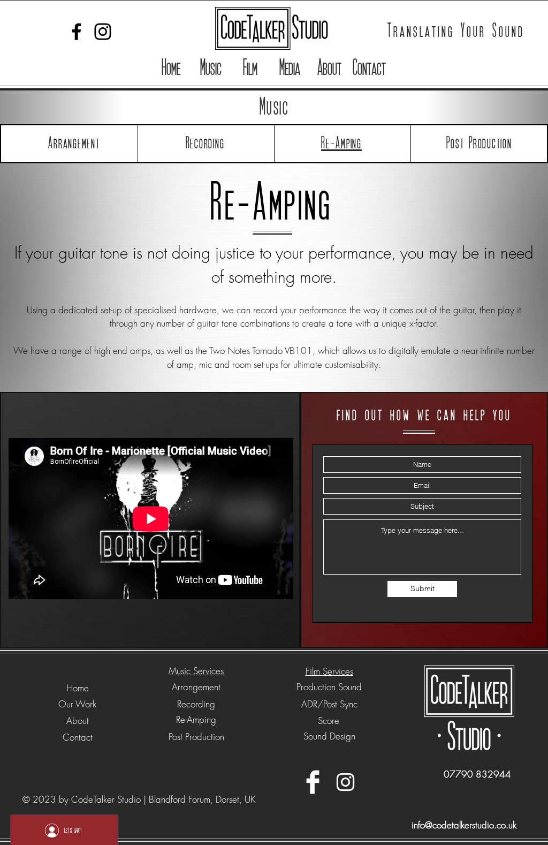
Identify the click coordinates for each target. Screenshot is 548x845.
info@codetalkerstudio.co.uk (464, 825)
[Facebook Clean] (313, 782)
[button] (210, 69)
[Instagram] (103, 31)
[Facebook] (76, 31)
